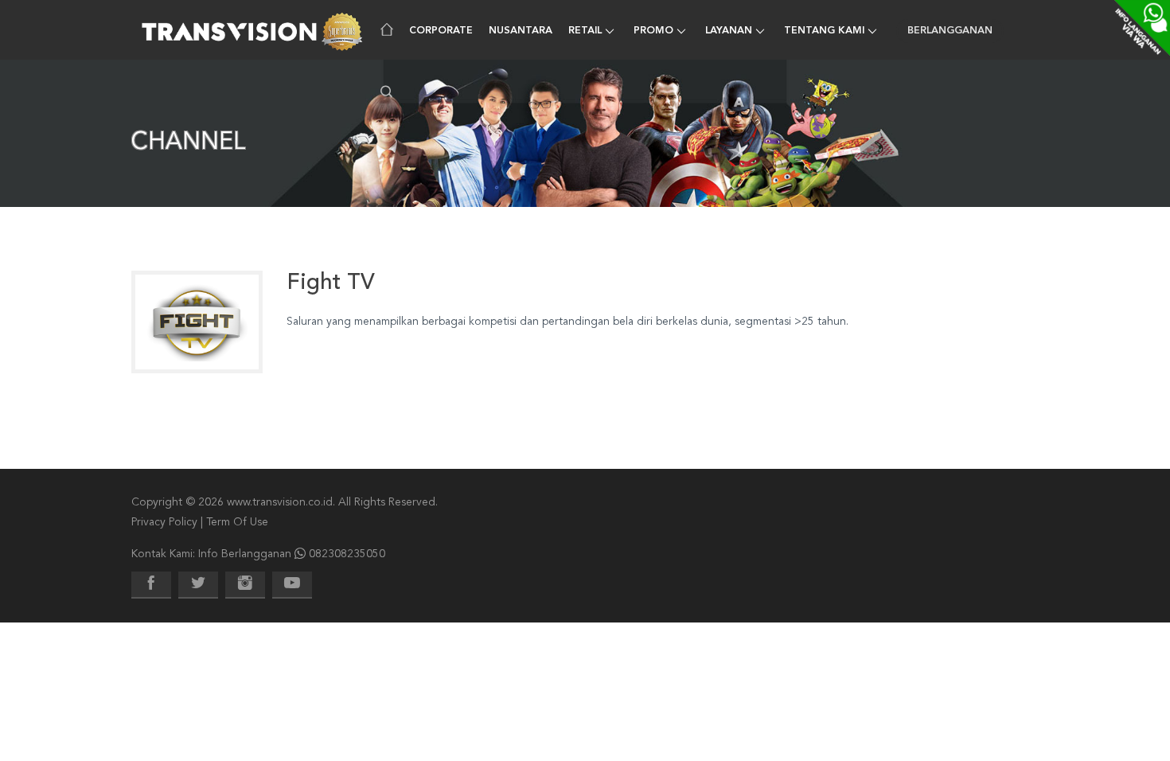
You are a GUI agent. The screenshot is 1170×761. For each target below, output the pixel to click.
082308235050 (347, 554)
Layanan (728, 31)
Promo (653, 31)
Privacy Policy (164, 522)
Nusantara (520, 31)
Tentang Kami (824, 31)
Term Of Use (237, 522)
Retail (585, 31)
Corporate (441, 31)
